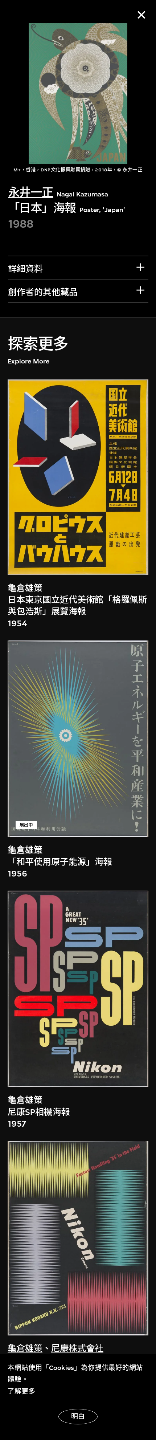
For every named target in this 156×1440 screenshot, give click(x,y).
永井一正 (30, 192)
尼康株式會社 (77, 1348)
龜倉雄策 (25, 588)
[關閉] (141, 15)
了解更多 (21, 1391)
